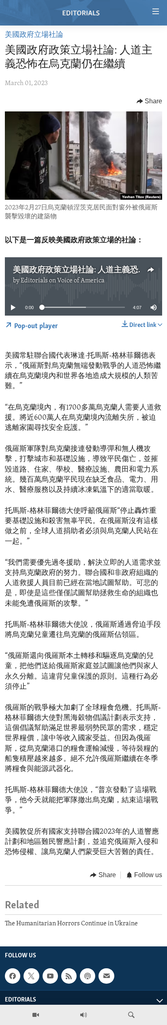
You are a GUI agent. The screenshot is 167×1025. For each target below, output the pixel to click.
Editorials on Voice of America (63, 281)
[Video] (36, 1015)
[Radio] (83, 1015)
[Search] (131, 1015)
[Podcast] (87, 976)
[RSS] (69, 976)
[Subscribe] (106, 976)
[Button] (150, 101)
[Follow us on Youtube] (50, 976)
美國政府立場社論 (34, 35)
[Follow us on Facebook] (12, 976)
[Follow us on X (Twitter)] (31, 976)
